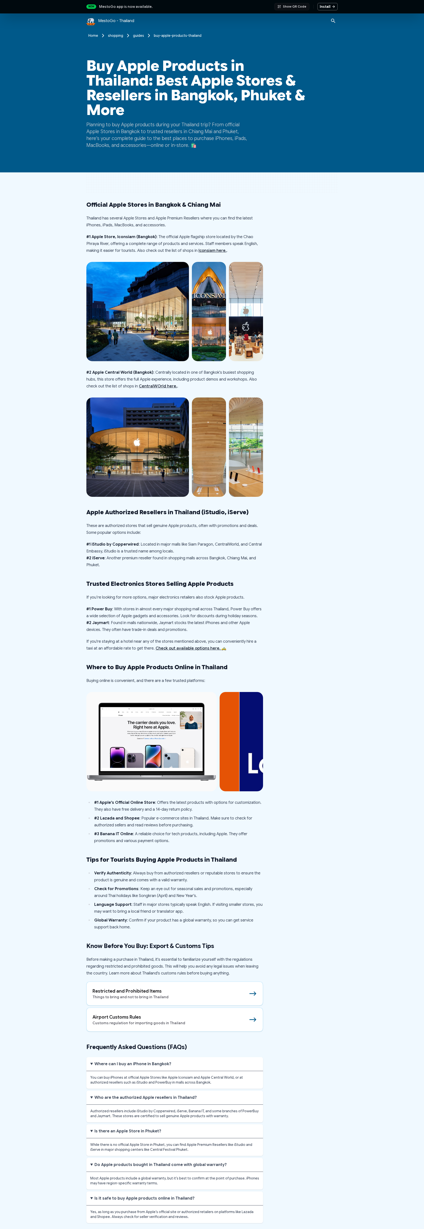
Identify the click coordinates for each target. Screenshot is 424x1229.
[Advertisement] (212, 182)
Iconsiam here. (212, 250)
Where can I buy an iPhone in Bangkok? (132, 1064)
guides (138, 35)
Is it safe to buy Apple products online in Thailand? (144, 1198)
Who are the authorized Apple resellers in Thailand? (145, 1097)
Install (325, 6)
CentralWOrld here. (158, 386)
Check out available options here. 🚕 (191, 648)
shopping (115, 35)
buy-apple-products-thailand (177, 35)
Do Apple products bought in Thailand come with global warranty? (160, 1164)
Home (93, 35)
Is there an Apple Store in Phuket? (127, 1131)
